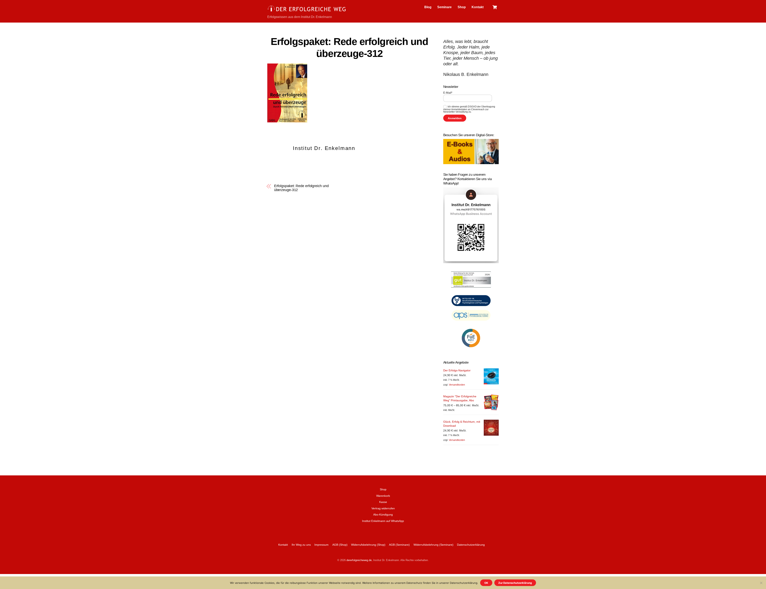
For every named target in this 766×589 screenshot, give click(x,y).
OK (486, 582)
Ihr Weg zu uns (301, 544)
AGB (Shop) (339, 544)
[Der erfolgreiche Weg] (307, 11)
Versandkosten (457, 385)
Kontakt (478, 7)
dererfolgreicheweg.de (359, 560)
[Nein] (761, 583)
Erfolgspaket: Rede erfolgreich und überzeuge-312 (301, 188)
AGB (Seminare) (399, 544)
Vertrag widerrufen (383, 508)
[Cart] (495, 7)
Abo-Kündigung (383, 514)
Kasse (383, 502)
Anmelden (455, 118)
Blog (427, 7)
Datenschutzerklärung (471, 544)
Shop (462, 7)
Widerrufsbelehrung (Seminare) (433, 544)
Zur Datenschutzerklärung (515, 582)
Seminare (444, 7)
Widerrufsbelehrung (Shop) (368, 544)
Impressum (321, 544)
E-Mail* (447, 92)
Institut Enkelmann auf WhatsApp (383, 521)
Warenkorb (383, 495)
